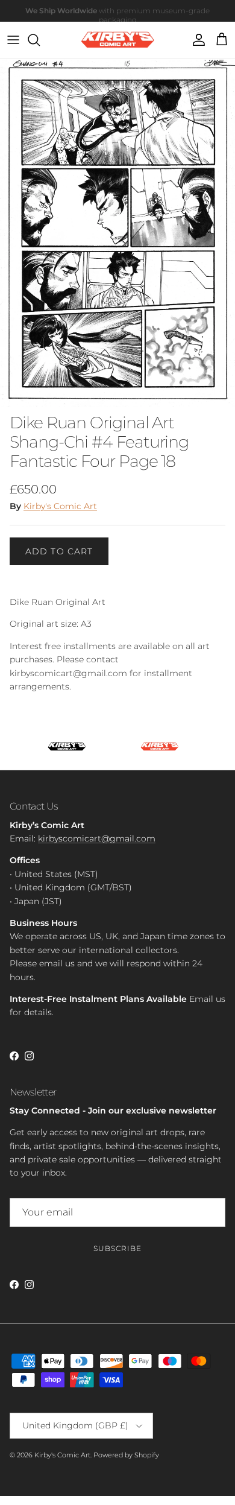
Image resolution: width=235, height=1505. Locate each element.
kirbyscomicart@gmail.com (96, 838)
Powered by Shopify (126, 1455)
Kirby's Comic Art (60, 506)
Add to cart (59, 551)
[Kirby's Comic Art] (117, 40)
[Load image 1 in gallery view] (117, 233)
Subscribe (117, 1248)
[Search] (40, 40)
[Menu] (13, 40)
